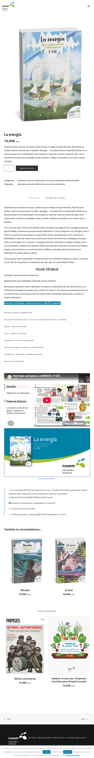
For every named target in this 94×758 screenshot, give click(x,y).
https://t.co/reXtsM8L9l (25, 497)
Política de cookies (59, 738)
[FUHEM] (7, 6)
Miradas (25, 590)
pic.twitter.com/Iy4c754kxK (23, 508)
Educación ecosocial (26, 180)
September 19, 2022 (57, 514)
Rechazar (68, 752)
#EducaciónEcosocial (44, 497)
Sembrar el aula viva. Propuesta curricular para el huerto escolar (69, 679)
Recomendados (72, 180)
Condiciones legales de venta (76, 738)
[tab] (55, 198)
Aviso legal (32, 738)
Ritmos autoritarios (25, 679)
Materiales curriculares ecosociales (50, 180)
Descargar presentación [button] (47, 478)
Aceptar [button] (46, 752)
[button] (88, 6)
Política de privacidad (44, 738)
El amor (69, 590)
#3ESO (27, 490)
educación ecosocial (26, 184)
